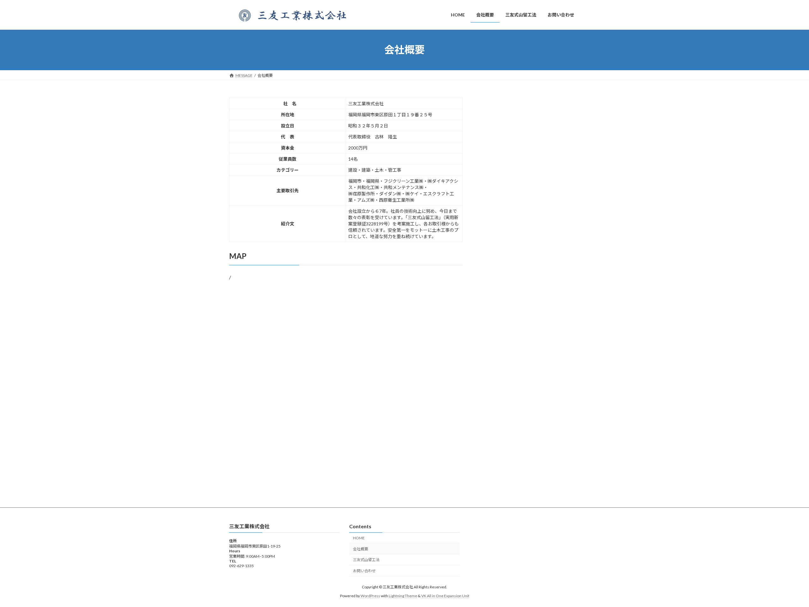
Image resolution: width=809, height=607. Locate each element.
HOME (359, 538)
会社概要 (360, 549)
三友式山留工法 (366, 560)
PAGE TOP (785, 583)
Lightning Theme (403, 595)
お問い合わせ (364, 571)
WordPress (370, 595)
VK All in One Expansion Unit (445, 595)
